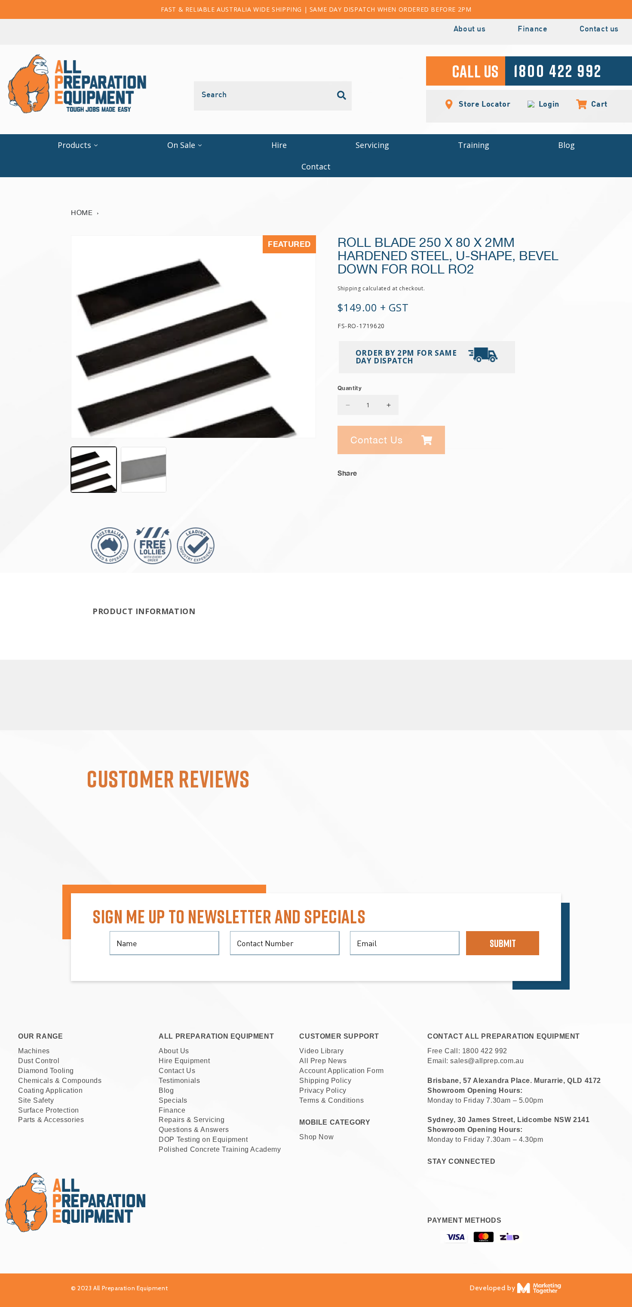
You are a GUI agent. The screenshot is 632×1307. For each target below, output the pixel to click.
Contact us (599, 29)
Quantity (349, 387)
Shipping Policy (325, 1080)
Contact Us (177, 1070)
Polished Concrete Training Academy (220, 1149)
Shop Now (316, 1137)
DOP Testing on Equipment (203, 1139)
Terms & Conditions (331, 1100)
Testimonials (179, 1080)
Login (547, 104)
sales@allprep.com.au (487, 1060)
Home (81, 212)
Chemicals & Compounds (60, 1080)
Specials (173, 1100)
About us (470, 29)
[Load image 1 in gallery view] (94, 469)
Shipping (349, 288)
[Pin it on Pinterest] (554, 470)
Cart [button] (595, 103)
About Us (174, 1051)
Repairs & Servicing (191, 1119)
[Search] (341, 95)
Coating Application (50, 1090)
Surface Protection (48, 1110)
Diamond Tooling (46, 1070)
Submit (503, 943)
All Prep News (323, 1060)
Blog (166, 1090)
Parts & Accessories (51, 1119)
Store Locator (483, 103)
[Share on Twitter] (528, 470)
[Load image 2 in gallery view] (143, 469)
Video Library (321, 1051)
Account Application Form (341, 1070)
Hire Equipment (184, 1060)
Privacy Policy (322, 1090)
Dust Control (38, 1060)
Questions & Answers (194, 1129)
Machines (34, 1051)
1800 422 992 (484, 1051)
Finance (532, 29)
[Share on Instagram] (541, 470)
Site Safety (36, 1100)
